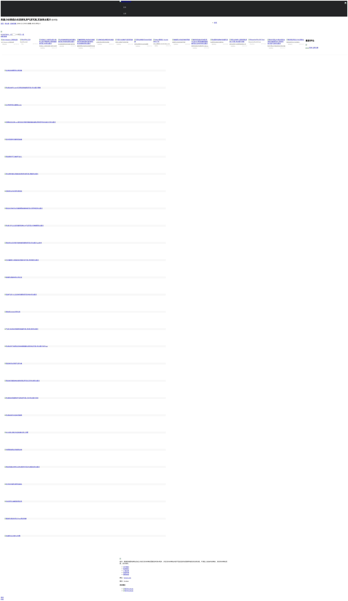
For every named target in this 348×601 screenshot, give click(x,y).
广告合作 (126, 570)
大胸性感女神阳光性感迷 (102, 42)
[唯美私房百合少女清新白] (295, 40)
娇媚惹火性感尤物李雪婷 (178, 42)
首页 (215, 22)
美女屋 (7, 23)
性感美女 (43, 48)
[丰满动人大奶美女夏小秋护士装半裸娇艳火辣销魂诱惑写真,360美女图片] (48, 42)
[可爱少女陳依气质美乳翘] (124, 40)
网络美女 (4, 44)
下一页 (22, 34)
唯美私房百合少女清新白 (293, 42)
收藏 (2, 36)
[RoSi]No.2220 (24, 42)
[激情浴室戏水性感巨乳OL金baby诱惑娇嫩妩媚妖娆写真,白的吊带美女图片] (200, 42)
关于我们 (126, 567)
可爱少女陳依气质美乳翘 (121, 42)
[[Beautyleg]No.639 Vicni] (257, 39)
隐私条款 (126, 574)
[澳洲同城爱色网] (125, 1)
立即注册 (315, 47)
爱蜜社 (156, 45)
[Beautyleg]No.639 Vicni (254, 42)
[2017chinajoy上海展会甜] (10, 40)
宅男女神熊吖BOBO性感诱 (141, 44)
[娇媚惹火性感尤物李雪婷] (181, 40)
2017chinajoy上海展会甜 (7, 42)
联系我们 (126, 569)
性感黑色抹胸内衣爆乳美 (216, 42)
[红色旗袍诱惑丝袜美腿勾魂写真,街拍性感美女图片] (67, 41)
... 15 (10, 34)
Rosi (22, 44)
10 (8, 34)
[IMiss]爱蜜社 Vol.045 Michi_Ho (161, 43)
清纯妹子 (290, 44)
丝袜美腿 (13, 23)
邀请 (5, 36)
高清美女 (214, 44)
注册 (124, 13)
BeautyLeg (252, 44)
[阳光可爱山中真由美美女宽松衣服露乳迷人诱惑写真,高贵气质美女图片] (276, 42)
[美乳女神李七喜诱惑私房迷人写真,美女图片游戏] (238, 41)
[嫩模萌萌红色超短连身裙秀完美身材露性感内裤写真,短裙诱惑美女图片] (86, 42)
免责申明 (126, 572)
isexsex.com (127, 578)
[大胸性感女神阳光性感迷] (105, 40)
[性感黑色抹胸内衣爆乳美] (219, 40)
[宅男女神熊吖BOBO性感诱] (143, 41)
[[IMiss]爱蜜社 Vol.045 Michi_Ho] (162, 40)
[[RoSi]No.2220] (29, 39)
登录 (124, 7)
